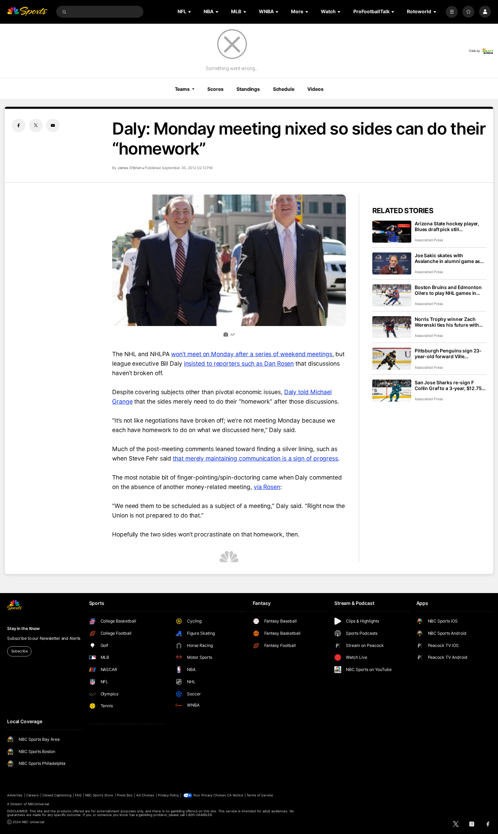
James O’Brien (130, 168)
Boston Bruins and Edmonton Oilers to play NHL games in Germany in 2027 (448, 290)
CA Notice (235, 795)
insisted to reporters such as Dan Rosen (239, 363)
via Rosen (267, 486)
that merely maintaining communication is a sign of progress (255, 458)
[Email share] (53, 125)
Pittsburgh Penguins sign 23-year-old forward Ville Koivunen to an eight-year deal (449, 353)
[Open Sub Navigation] (190, 11)
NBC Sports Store (99, 795)
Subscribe (19, 651)
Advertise (14, 795)
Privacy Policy (168, 795)
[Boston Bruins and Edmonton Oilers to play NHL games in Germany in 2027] (391, 295)
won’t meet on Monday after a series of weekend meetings (251, 354)
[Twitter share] (36, 125)
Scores (215, 89)
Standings (248, 89)
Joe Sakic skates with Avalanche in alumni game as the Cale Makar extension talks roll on (449, 258)
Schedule (283, 89)
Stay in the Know (23, 628)
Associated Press (429, 240)
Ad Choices (145, 795)
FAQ (78, 795)
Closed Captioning (56, 795)
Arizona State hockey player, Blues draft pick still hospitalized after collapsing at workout (450, 226)
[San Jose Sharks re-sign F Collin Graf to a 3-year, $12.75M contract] (391, 391)
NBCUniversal (38, 804)
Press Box (124, 795)
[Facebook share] (18, 125)
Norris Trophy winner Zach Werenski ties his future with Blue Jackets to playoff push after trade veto (447, 322)
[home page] (27, 11)
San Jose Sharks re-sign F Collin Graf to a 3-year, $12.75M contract (450, 385)
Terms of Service (260, 795)
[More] (452, 12)
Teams (182, 89)
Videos (315, 89)
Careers (32, 795)
